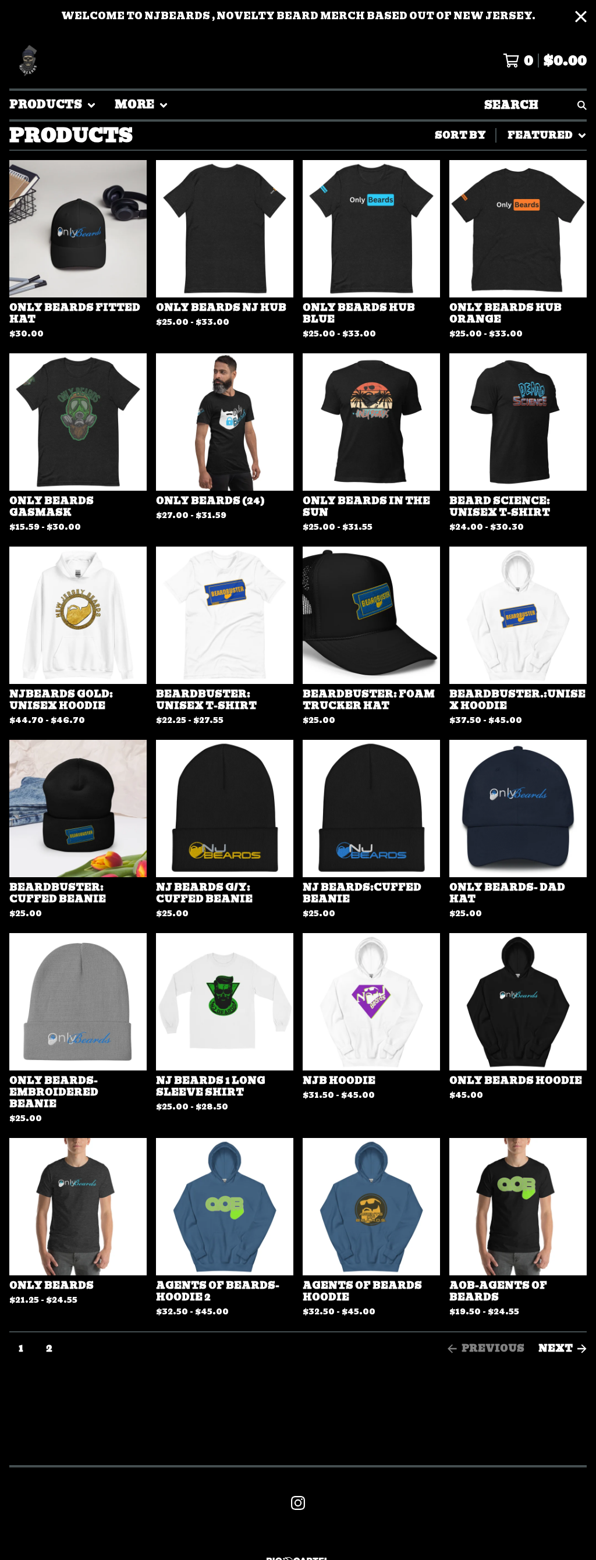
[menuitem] (52, 105)
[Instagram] (298, 1503)
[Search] (582, 105)
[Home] (28, 60)
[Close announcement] (581, 17)
